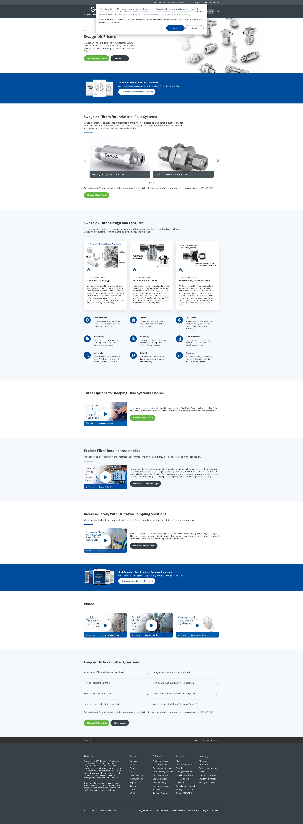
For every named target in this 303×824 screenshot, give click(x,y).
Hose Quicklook (183, 778)
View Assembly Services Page (145, 484)
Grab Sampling (159, 782)
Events (202, 771)
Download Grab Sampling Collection (137, 581)
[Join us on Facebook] (210, 2)
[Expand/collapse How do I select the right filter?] (147, 684)
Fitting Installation (184, 771)
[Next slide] (217, 160)
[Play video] (105, 414)
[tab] (149, 182)
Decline (194, 28)
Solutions (157, 756)
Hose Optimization (161, 786)
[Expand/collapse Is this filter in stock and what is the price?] (217, 694)
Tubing (133, 786)
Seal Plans (157, 789)
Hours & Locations (176, 2)
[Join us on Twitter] (214, 2)
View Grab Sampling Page (144, 546)
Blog (178, 761)
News (189, 2)
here (112, 790)
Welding (133, 793)
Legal (205, 810)
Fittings (133, 768)
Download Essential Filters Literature (137, 92)
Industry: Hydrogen (207, 778)
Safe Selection (162, 810)
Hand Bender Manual (185, 775)
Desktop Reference (184, 764)
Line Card (180, 782)
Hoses (132, 771)
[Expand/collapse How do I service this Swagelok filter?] (147, 705)
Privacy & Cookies (207, 782)
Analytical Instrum (161, 761)
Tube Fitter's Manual (185, 786)
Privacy (214, 810)
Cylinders (134, 761)
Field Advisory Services (163, 771)
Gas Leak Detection (161, 775)
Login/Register (145, 810)
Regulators (135, 782)
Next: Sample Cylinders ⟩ (207, 740)
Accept (175, 28)
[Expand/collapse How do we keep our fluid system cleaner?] (217, 684)
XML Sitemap (194, 810)
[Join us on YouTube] (218, 2)
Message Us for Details (97, 58)
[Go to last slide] (85, 160)
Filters (132, 764)
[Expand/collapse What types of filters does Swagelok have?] (147, 673)
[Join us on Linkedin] (206, 2)
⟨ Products (89, 740)
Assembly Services (161, 764)
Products (88, 30)
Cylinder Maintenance (162, 768)
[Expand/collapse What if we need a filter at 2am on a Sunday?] (217, 705)
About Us (203, 761)
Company (203, 756)
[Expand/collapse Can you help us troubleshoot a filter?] (217, 673)
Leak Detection (136, 775)
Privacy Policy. (185, 15)
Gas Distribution (160, 778)
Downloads (181, 768)
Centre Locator (178, 810)
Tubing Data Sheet (184, 789)
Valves (133, 789)
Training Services (160, 793)
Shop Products (120, 58)
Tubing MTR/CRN (184, 793)
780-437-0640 (207, 188)
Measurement (136, 778)
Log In (197, 2)
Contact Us (204, 764)
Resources (180, 756)
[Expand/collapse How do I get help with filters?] (147, 694)
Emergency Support (208, 768)
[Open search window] (218, 11)
